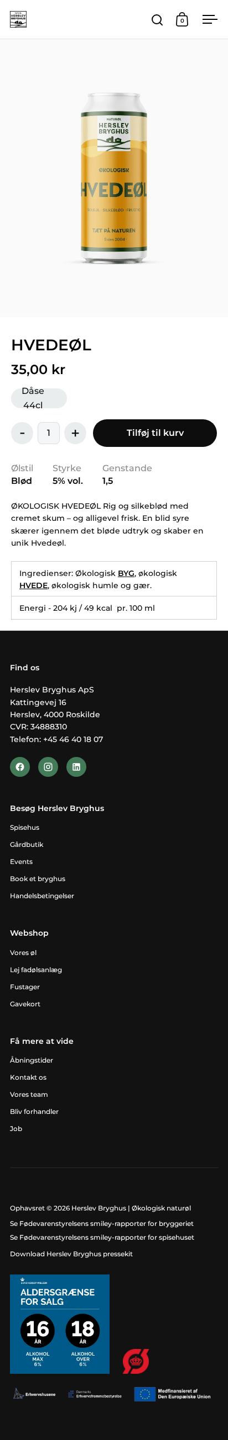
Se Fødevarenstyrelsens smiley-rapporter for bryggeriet (102, 1223)
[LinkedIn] (76, 767)
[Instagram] (48, 767)
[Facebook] (20, 767)
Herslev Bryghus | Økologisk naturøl (131, 1208)
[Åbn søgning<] (157, 19)
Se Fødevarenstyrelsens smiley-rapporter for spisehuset (102, 1237)
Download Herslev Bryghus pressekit (71, 1254)
